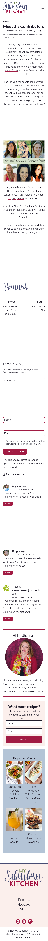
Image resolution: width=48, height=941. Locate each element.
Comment (10, 380)
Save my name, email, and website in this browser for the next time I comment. (25, 442)
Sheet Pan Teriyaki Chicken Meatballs (15, 792)
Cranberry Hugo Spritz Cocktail (15, 838)
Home (6, 21)
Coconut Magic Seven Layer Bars (33, 838)
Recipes (24, 900)
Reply (7, 504)
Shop (24, 909)
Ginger (16, 551)
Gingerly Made (16, 198)
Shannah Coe (11, 31)
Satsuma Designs (26, 209)
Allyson (16, 486)
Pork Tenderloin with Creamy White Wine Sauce (33, 794)
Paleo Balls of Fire (37, 306)
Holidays (24, 904)
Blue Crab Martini (23, 206)
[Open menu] (42, 8)
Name (8, 420)
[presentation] (14, 772)
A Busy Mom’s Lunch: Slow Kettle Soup (10, 308)
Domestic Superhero (28, 187)
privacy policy (8, 37)
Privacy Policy (24, 937)
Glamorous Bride (29, 213)
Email (8, 433)
